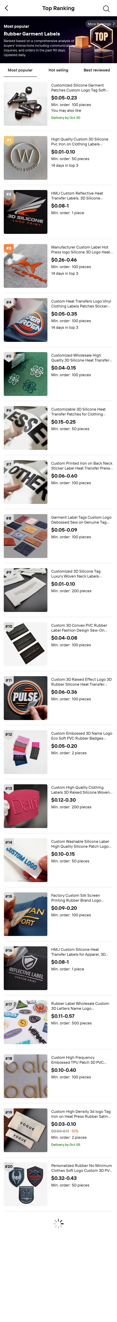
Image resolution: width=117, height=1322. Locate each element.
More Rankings (99, 24)
